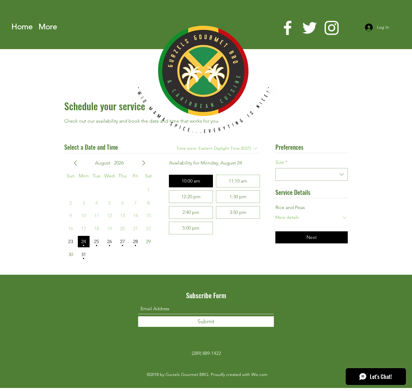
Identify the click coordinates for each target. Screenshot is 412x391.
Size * (281, 162)
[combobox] (311, 174)
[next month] (143, 163)
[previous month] (75, 163)
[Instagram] (331, 27)
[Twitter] (309, 27)
